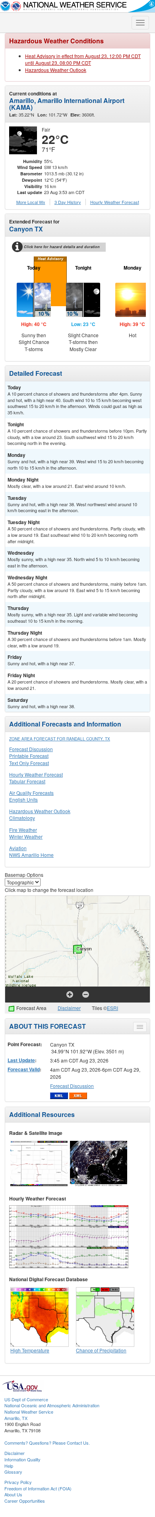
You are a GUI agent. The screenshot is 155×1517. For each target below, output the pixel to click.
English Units (23, 799)
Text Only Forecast (29, 762)
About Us (13, 1494)
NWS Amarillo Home (31, 854)
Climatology (22, 817)
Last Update (21, 1060)
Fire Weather (23, 829)
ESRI (112, 1007)
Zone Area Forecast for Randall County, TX (59, 739)
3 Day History (67, 202)
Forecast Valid (24, 1069)
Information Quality (22, 1459)
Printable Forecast (28, 755)
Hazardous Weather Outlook (55, 69)
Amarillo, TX (15, 1418)
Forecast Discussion (31, 749)
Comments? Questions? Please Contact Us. (47, 1442)
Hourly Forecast (114, 202)
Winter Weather (26, 836)
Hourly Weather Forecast (36, 774)
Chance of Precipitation (101, 1350)
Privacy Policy (18, 1482)
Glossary (13, 1471)
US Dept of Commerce (26, 1399)
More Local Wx (30, 202)
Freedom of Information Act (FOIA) (38, 1488)
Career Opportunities (24, 1501)
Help (8, 1466)
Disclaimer (69, 1007)
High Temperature (29, 1350)
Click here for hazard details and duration (62, 246)
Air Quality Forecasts (31, 792)
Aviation (18, 848)
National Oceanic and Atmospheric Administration (51, 1405)
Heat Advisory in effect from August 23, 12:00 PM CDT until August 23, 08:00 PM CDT (83, 59)
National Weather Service (28, 1411)
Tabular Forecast (27, 781)
